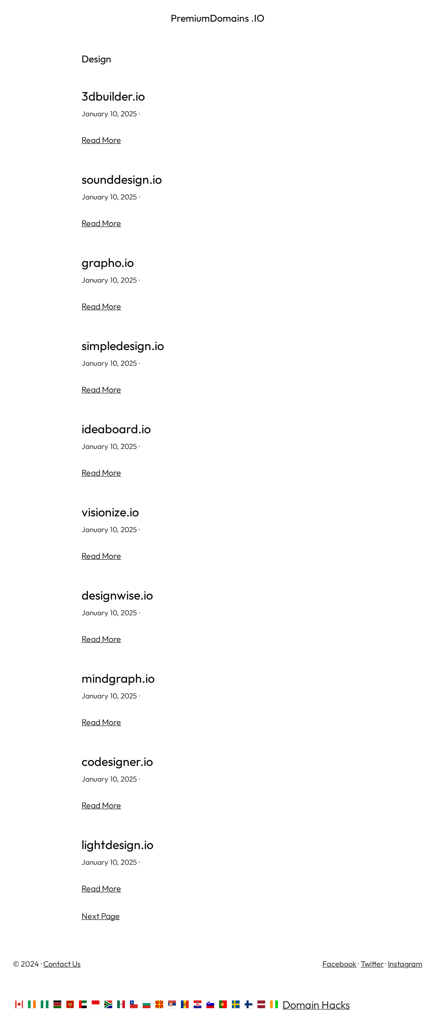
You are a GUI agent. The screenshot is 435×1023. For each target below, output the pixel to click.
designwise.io (117, 595)
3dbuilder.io (113, 96)
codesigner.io (117, 761)
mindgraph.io (118, 678)
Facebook (339, 964)
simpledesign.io (123, 346)
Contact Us (62, 964)
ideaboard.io (116, 429)
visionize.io (110, 512)
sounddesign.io (122, 179)
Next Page (101, 916)
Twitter (372, 964)
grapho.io (108, 262)
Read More (101, 140)
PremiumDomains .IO (217, 18)
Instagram (405, 964)
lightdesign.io (117, 845)
